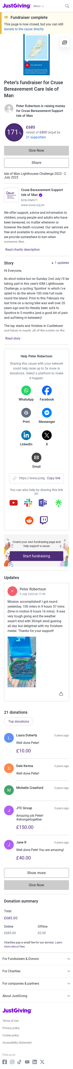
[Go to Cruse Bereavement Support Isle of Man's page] (11, 195)
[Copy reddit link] (29, 520)
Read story (12, 338)
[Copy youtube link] (14, 503)
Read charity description (22, 249)
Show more (40, 874)
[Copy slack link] (28, 503)
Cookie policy (10, 1035)
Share (36, 162)
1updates (62, 263)
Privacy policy (11, 1028)
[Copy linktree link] (58, 504)
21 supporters (36, 137)
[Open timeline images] (36, 662)
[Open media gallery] (36, 54)
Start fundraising (36, 556)
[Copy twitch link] (44, 520)
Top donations (18, 721)
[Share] (61, 694)
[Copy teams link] (43, 503)
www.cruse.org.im (32, 205)
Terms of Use (10, 1020)
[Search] (67, 6)
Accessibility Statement (17, 1042)
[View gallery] (65, 42)
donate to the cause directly (24, 29)
